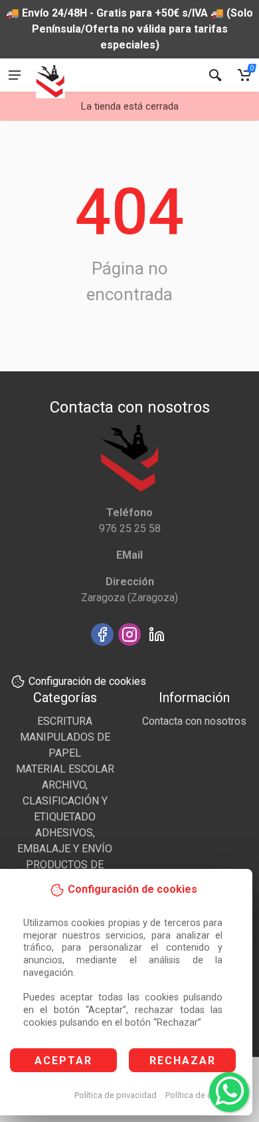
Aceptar (63, 1060)
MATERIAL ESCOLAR (65, 769)
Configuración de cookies (87, 681)
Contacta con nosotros (194, 721)
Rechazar (182, 1060)
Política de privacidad (115, 1095)
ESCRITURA (64, 721)
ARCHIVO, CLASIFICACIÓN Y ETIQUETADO (65, 801)
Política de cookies (201, 1095)
